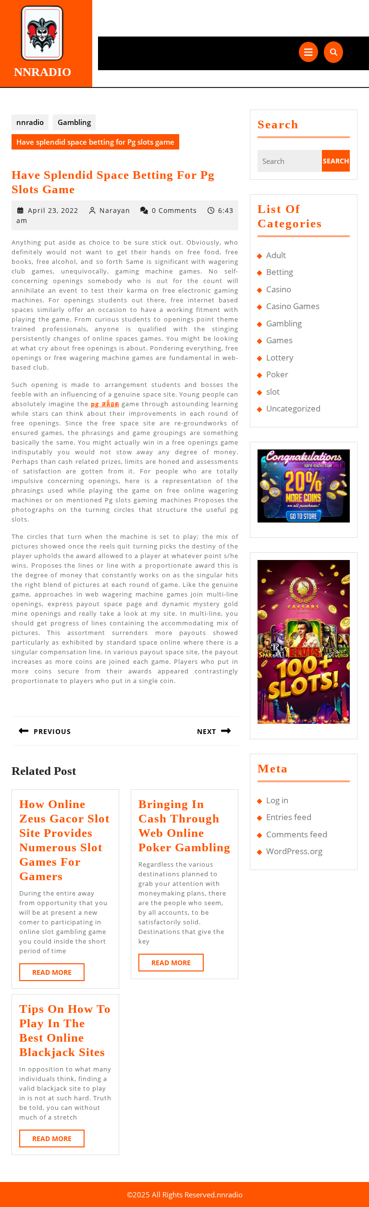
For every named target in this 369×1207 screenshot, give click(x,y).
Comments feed (296, 834)
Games (279, 340)
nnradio (42, 71)
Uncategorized (293, 408)
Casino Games (293, 305)
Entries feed (288, 816)
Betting (279, 271)
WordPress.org (294, 851)
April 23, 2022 (53, 210)
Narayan (114, 210)
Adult (276, 255)
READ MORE (58, 974)
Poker (277, 374)
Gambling (74, 122)
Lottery (280, 357)
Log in (277, 800)
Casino (278, 289)
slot (273, 391)
